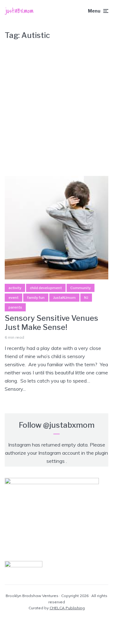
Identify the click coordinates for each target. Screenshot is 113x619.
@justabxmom (68, 425)
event (13, 297)
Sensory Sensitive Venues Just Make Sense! (51, 323)
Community (80, 288)
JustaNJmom (64, 297)
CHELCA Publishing (67, 608)
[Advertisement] (56, 104)
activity (14, 288)
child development (46, 288)
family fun (36, 297)
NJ (86, 297)
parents (15, 307)
